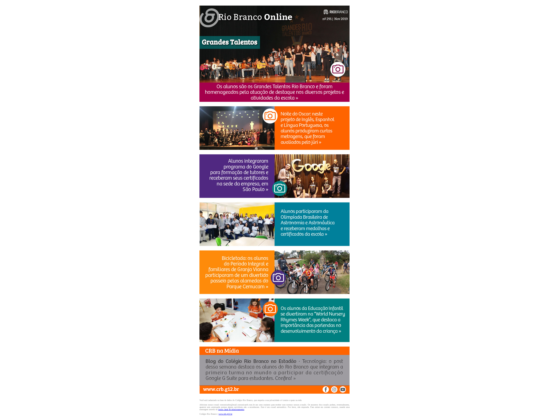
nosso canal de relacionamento (231, 409)
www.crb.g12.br (225, 414)
